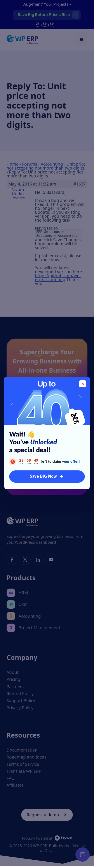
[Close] (82, 383)
